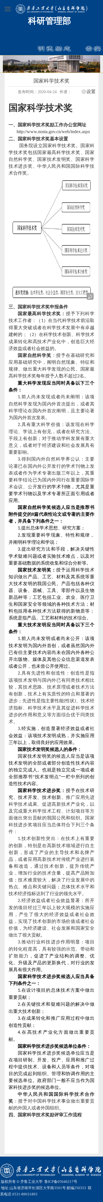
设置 (91, 91)
